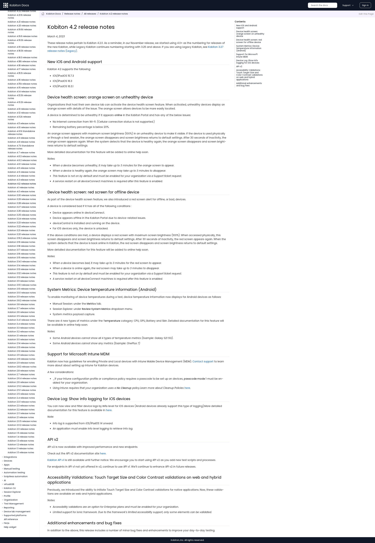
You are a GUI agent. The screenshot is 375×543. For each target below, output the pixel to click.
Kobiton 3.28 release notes (22, 203)
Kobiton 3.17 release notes (21, 249)
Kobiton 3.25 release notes (22, 214)
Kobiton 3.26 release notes (22, 210)
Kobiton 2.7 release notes (21, 374)
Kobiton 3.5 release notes (21, 316)
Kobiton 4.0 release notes (21, 191)
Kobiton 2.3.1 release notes (22, 401)
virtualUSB (9, 484)
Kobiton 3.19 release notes (21, 242)
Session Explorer (12, 491)
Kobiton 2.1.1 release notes (21, 413)
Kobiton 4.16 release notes (22, 79)
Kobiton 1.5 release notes (21, 433)
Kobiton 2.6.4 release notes (22, 378)
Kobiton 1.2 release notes (21, 444)
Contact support (202, 361)
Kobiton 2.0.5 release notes (22, 421)
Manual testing (12, 468)
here (187, 388)
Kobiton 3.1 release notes (21, 335)
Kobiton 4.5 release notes (21, 172)
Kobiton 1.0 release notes (21, 452)
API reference (11, 519)
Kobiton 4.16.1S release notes (19, 74)
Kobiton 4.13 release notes (21, 109)
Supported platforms (15, 515)
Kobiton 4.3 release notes (21, 179)
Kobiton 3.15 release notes (21, 257)
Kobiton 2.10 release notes (21, 359)
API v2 (239, 66)
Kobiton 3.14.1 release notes (22, 261)
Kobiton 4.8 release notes (21, 141)
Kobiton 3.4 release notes (21, 323)
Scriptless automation (16, 476)
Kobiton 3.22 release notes (22, 226)
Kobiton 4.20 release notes (22, 25)
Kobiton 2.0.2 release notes (22, 425)
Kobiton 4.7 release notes (21, 152)
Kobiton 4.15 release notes (22, 87)
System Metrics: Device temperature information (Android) (248, 48)
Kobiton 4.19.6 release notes (22, 36)
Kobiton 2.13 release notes (21, 347)
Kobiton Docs (19, 5)
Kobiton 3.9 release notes (21, 296)
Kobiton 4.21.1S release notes (19, 16)
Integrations (10, 457)
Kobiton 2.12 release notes (21, 351)
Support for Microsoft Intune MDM (247, 55)
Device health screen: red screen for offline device (249, 41)
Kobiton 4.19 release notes (22, 46)
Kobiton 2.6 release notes (21, 382)
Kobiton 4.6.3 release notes (22, 156)
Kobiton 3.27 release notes (22, 207)
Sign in (365, 5)
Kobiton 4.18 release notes (22, 65)
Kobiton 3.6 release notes (21, 312)
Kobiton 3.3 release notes (21, 327)
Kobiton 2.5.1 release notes (22, 390)
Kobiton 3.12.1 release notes (22, 273)
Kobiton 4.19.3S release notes (20, 41)
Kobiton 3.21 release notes (21, 230)
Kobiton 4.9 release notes (21, 137)
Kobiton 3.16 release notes (21, 253)
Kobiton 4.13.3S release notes (19, 97)
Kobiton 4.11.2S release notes (19, 118)
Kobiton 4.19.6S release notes (20, 31)
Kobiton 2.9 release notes (21, 362)
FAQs (6, 523)
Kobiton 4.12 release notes (21, 112)
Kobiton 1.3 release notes (21, 440)
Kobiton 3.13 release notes (21, 269)
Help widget (10, 527)
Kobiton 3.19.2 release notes (22, 238)
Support (346, 5)
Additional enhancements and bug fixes (249, 84)
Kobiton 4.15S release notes (22, 83)
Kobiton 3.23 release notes (22, 222)
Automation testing (14, 472)
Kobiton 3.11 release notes (21, 281)
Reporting (9, 507)
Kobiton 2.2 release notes (21, 409)
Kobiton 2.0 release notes (21, 429)
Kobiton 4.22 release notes (22, 11)
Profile (7, 495)
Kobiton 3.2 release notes (21, 331)
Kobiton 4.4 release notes (21, 175)
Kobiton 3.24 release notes (22, 218)
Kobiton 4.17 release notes (22, 69)
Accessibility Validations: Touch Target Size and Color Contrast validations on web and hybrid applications (249, 75)
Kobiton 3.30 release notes (22, 195)
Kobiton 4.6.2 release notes (22, 160)
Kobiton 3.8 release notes (21, 304)
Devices (8, 460)
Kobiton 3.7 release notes (21, 308)
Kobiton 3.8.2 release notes (22, 300)
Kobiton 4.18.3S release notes (20, 52)
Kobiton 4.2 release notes (22, 183)
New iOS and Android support (246, 26)
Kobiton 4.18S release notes (22, 61)
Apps (7, 464)
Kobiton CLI (10, 488)
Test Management (14, 503)
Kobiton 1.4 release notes (21, 436)
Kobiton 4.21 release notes (21, 21)
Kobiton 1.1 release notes (20, 448)
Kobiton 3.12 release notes (21, 277)
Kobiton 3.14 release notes (21, 265)
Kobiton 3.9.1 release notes (22, 292)
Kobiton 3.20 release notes (22, 234)
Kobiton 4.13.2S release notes (19, 103)
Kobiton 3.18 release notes (21, 246)
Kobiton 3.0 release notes (21, 339)
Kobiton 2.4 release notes (21, 397)
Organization (11, 499)
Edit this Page (366, 13)
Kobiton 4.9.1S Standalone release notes (21, 132)
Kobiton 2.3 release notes (21, 405)
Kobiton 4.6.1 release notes (22, 164)
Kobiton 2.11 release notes (21, 355)
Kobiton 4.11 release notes (21, 123)
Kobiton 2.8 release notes (21, 370)
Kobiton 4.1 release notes (21, 187)
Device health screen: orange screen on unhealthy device (250, 34)
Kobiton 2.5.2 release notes (22, 386)
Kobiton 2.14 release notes (21, 343)
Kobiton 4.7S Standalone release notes (21, 147)
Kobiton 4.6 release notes (21, 168)
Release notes (72, 13)
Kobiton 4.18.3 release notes (22, 57)
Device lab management (17, 511)
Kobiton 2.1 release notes (21, 417)
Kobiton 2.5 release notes (21, 393)
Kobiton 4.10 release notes (22, 127)
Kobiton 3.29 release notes (22, 199)
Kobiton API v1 (55, 460)
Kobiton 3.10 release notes (21, 288)
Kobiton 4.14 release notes (22, 91)
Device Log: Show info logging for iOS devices (247, 61)
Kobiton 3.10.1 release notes (22, 284)
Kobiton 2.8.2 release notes (22, 366)
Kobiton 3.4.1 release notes (22, 319)
